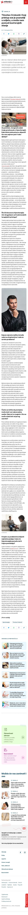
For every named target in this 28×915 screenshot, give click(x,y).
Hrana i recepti (6, 862)
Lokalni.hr (4, 884)
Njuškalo (10, 884)
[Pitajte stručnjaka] (27, 900)
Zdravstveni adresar (7, 869)
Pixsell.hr (4, 887)
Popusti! (20, 884)
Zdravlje (4, 852)
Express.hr (10, 887)
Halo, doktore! (6, 865)
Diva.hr (20, 882)
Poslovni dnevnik (13, 882)
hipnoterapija (6, 622)
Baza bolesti (5, 872)
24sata (15, 884)
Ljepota (4, 858)
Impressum (4, 896)
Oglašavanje (5, 894)
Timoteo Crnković (15, 99)
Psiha (3, 855)
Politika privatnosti (6, 901)
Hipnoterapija (6, 166)
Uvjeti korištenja (6, 899)
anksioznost (14, 548)
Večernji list (4, 882)
